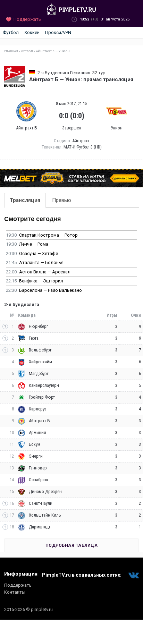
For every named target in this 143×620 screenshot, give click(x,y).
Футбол (11, 32)
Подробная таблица (71, 545)
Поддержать (18, 585)
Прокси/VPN (58, 32)
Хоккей (32, 32)
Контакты (14, 592)
